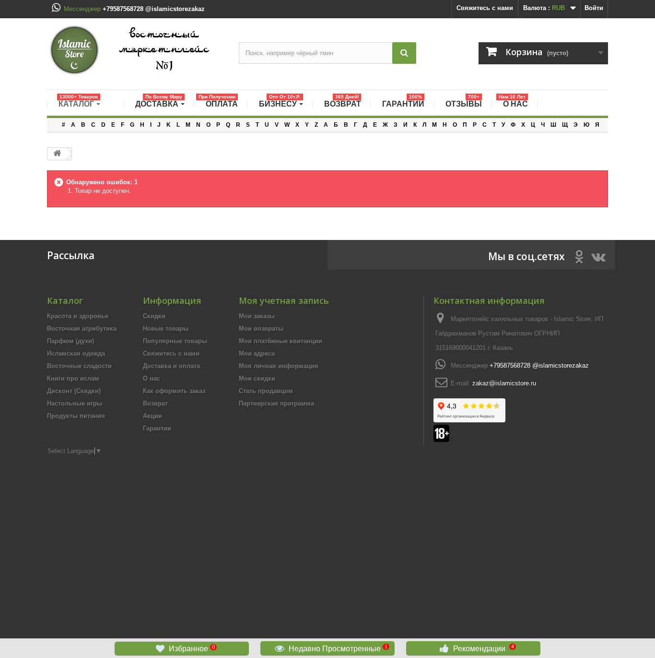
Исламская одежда (76, 353)
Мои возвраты (261, 328)
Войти (594, 8)
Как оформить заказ (174, 391)
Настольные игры (74, 403)
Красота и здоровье (77, 316)
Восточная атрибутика (82, 328)
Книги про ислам (73, 378)
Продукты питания (76, 415)
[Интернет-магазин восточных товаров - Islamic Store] (135, 50)
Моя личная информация (278, 366)
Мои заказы (257, 316)
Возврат (155, 403)
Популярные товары (175, 341)
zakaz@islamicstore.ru (504, 383)
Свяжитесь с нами (484, 8)
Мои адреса (257, 353)
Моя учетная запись (284, 300)
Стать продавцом (266, 391)
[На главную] (57, 154)
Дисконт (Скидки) (74, 391)
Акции (152, 415)
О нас (151, 378)
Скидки (154, 316)
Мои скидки (257, 378)
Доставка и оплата (171, 366)
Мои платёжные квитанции (280, 341)
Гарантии (157, 428)
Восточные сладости (79, 366)
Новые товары (165, 328)
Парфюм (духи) (70, 341)
